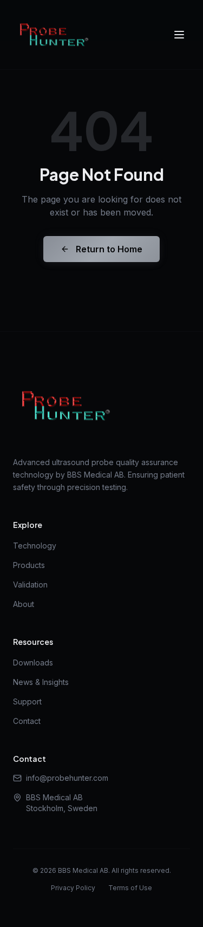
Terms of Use (130, 888)
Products (29, 565)
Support (27, 701)
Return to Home (109, 249)
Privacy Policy (73, 888)
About (23, 604)
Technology (34, 545)
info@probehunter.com (67, 777)
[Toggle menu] (179, 34)
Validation (30, 584)
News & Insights (41, 682)
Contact (27, 721)
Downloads (33, 662)
